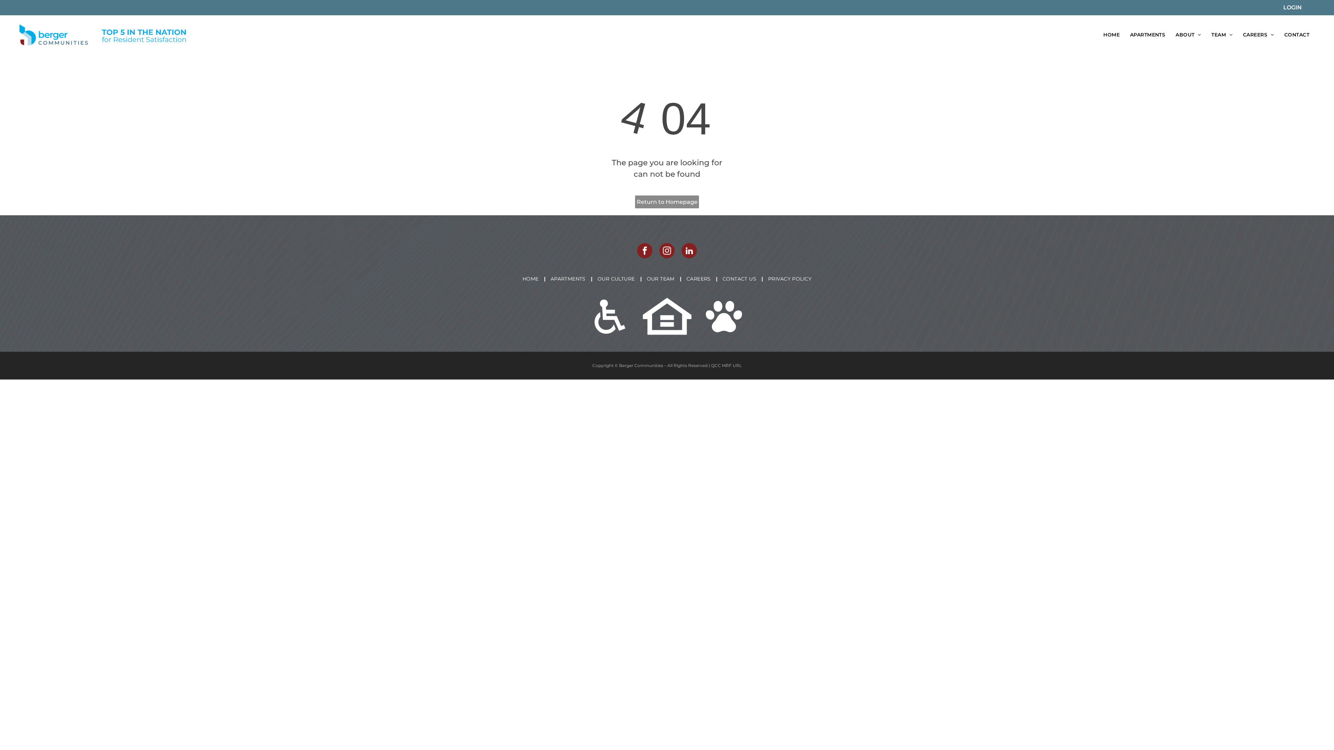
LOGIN (1292, 7)
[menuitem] (1111, 35)
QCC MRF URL (726, 365)
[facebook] (644, 251)
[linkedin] (689, 251)
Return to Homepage (667, 202)
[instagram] (667, 251)
